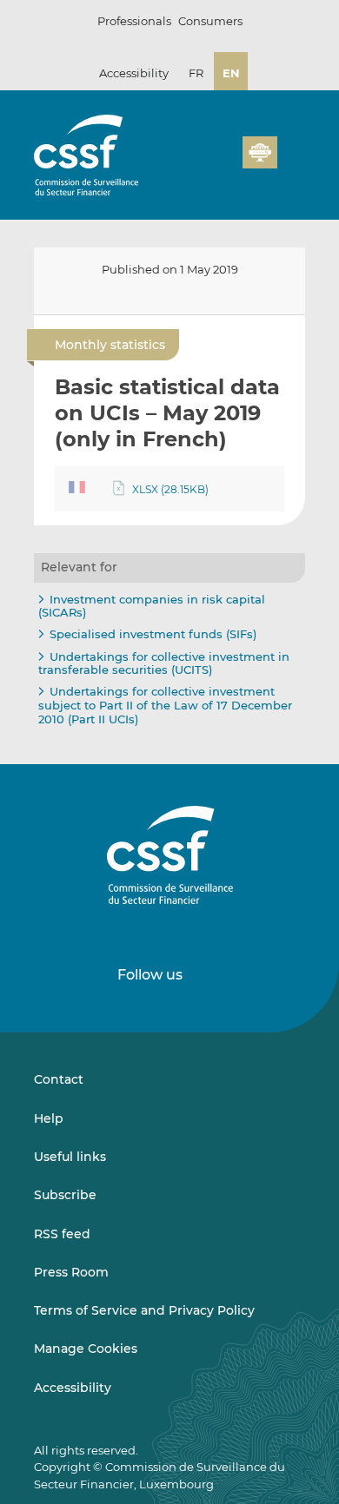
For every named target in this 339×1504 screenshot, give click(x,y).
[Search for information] (202, 162)
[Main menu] (291, 148)
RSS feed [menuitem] (62, 1234)
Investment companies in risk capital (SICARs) (151, 606)
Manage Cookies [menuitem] (85, 1348)
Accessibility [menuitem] (72, 1387)
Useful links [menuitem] (70, 1156)
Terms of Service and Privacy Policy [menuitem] (144, 1310)
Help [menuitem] (48, 1118)
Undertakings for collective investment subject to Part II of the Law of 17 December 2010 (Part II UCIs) (165, 704)
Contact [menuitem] (58, 1079)
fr (196, 73)
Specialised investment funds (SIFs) (153, 634)
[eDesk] (260, 152)
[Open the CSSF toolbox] (223, 162)
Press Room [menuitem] (71, 1272)
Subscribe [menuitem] (65, 1195)
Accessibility (134, 73)
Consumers (210, 21)
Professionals (134, 21)
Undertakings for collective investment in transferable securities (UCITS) (163, 663)
